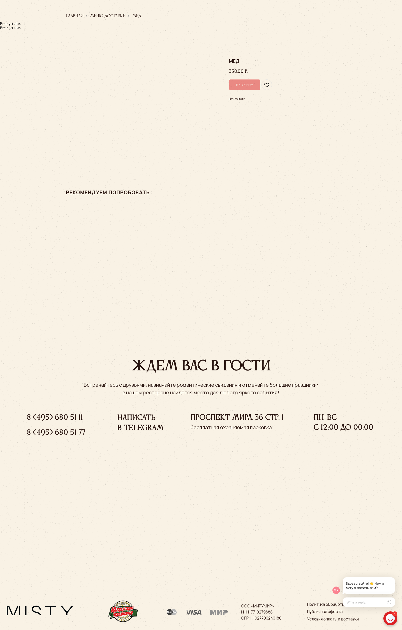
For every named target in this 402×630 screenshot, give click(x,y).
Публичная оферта (325, 611)
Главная (75, 16)
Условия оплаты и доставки (333, 619)
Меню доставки (108, 16)
